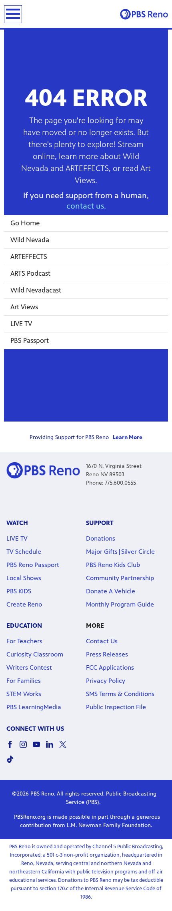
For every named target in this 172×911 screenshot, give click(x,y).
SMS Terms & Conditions (120, 694)
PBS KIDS (18, 591)
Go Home (25, 223)
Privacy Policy (105, 680)
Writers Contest (29, 667)
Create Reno (24, 604)
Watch (17, 523)
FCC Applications (110, 667)
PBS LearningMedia (33, 707)
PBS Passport (29, 340)
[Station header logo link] (144, 14)
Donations (100, 538)
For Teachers (24, 641)
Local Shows (23, 578)
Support (100, 523)
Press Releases (107, 654)
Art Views (24, 307)
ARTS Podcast (30, 273)
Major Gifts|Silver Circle (120, 551)
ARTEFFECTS (28, 257)
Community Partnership (120, 578)
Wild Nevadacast (35, 290)
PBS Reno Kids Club (113, 565)
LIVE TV (21, 324)
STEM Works (23, 694)
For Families (23, 680)
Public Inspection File (116, 707)
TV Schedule (23, 551)
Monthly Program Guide (120, 604)
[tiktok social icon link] (13, 763)
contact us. (86, 206)
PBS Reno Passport (32, 565)
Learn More (127, 437)
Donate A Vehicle (110, 591)
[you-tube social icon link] (39, 748)
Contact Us (102, 641)
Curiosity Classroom (34, 654)
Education (24, 625)
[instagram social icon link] (26, 748)
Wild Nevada (29, 240)
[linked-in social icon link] (52, 748)
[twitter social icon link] (65, 748)
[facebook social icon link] (13, 748)
